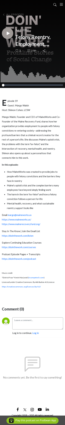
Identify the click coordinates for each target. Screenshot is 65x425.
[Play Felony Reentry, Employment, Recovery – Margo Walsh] (7, 33)
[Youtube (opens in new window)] (40, 409)
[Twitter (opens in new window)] (25, 409)
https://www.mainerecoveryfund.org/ (21, 224)
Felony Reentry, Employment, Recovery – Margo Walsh (36, 41)
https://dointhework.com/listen (17, 235)
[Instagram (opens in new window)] (32, 409)
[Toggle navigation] (61, 4)
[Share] (44, 50)
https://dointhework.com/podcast (19, 259)
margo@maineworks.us (20, 215)
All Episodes (15, 14)
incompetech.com (36, 277)
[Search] (55, 4)
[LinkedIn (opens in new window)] (47, 409)
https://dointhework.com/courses (19, 247)
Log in (35, 332)
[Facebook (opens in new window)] (18, 409)
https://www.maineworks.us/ (16, 219)
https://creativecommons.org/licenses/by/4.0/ (21, 286)
